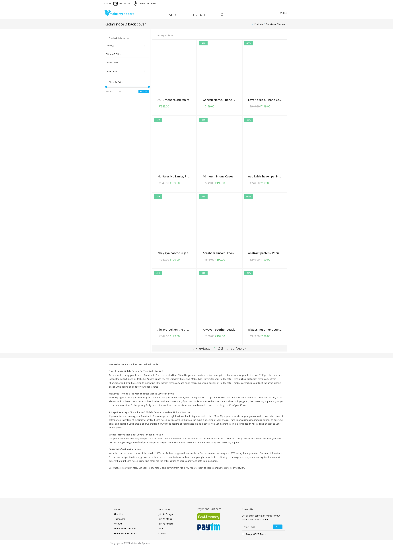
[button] (189, 105)
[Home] (250, 24)
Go (277, 526)
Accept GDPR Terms (256, 534)
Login (107, 3)
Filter (143, 91)
